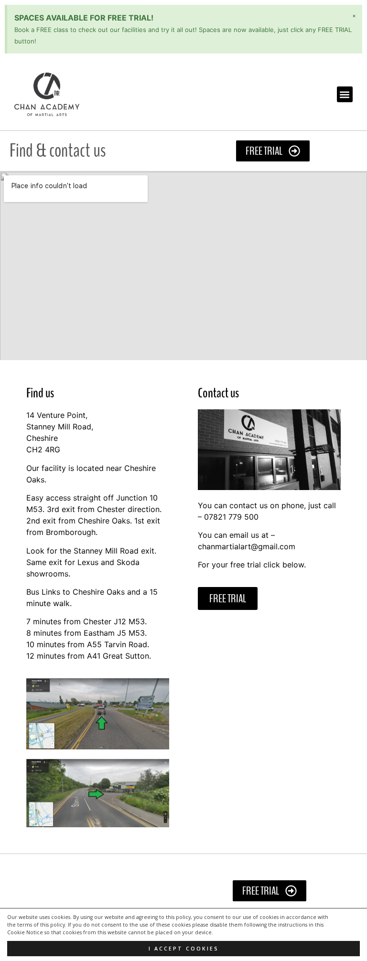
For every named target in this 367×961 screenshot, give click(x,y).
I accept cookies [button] (184, 948)
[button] (345, 94)
